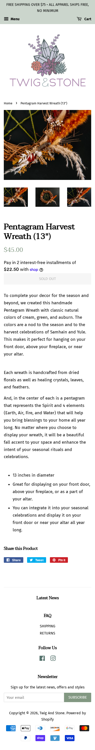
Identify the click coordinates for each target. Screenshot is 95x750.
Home (8, 103)
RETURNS (47, 633)
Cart (87, 19)
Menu (15, 19)
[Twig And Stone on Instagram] (53, 659)
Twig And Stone (52, 713)
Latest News (47, 598)
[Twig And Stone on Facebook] (42, 659)
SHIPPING (47, 626)
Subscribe (77, 697)
